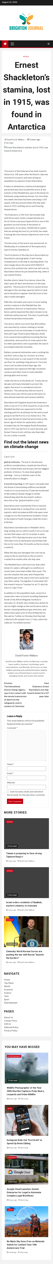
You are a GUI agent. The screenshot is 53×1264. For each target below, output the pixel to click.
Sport (6, 999)
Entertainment (10, 1002)
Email (10, 773)
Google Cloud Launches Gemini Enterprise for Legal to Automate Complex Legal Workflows (24, 1192)
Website (11, 782)
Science (7, 992)
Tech (6, 996)
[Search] (48, 43)
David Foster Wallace (16, 139)
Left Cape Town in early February (23, 333)
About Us (8, 1017)
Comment (12, 728)
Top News (9, 983)
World (26, 56)
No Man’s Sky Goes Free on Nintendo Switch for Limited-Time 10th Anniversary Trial (25, 1244)
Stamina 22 (23, 249)
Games (10, 1210)
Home (7, 979)
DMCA (7, 1024)
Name (10, 764)
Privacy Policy (10, 1030)
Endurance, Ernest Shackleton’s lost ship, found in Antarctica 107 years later (38, 690)
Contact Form (10, 1020)
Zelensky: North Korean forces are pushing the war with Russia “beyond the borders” (24, 954)
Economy (8, 989)
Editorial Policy (11, 1027)
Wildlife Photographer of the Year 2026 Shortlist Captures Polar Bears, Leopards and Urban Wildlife (25, 1091)
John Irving (24, 1099)
